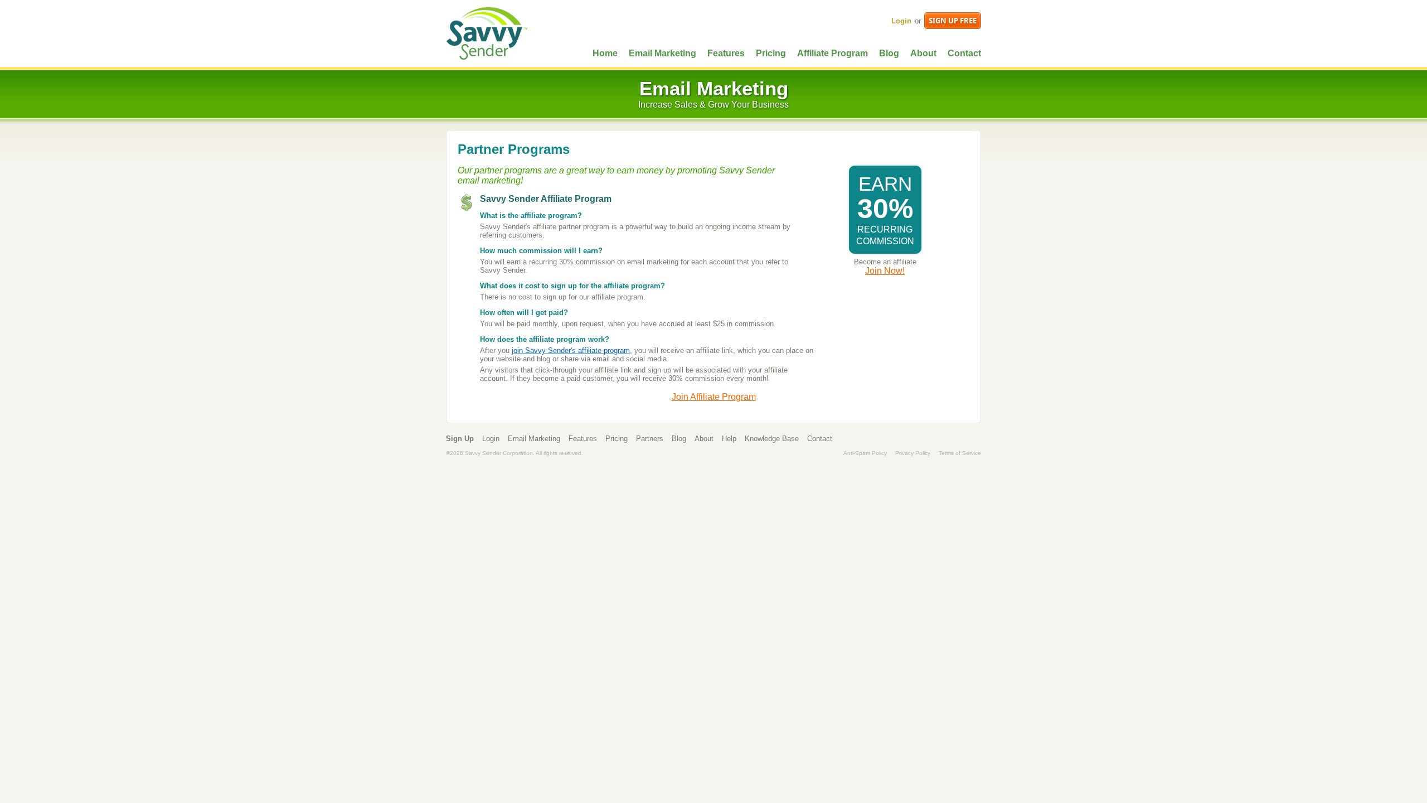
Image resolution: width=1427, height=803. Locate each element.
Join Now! (885, 270)
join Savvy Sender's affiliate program (571, 350)
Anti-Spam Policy (865, 453)
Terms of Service (960, 453)
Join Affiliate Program (714, 396)
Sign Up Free (953, 21)
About (923, 53)
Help (729, 438)
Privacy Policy (912, 453)
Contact (964, 53)
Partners (649, 438)
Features (726, 53)
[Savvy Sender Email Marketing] (486, 32)
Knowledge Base (772, 438)
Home (605, 53)
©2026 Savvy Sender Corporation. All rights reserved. (514, 453)
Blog (889, 53)
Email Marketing (662, 53)
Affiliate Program (832, 53)
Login (901, 21)
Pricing (771, 53)
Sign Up (460, 438)
